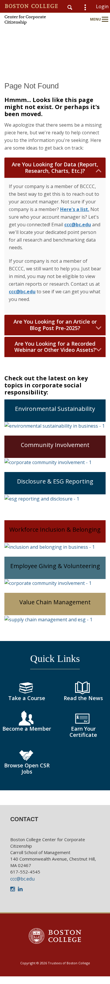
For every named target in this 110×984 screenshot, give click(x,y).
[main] (55, 443)
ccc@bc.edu (22, 879)
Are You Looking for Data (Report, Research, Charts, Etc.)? (55, 167)
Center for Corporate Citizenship (25, 19)
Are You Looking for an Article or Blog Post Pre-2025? (55, 325)
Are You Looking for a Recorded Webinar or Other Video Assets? (55, 347)
